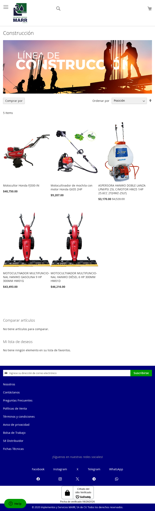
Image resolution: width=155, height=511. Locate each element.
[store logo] (20, 13)
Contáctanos (11, 392)
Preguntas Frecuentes (17, 400)
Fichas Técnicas (13, 449)
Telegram (94, 469)
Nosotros (9, 384)
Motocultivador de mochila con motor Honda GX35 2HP (71, 187)
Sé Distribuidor (13, 441)
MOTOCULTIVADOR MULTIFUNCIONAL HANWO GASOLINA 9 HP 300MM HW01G (26, 277)
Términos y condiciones (19, 416)
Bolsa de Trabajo (14, 433)
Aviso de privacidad (16, 425)
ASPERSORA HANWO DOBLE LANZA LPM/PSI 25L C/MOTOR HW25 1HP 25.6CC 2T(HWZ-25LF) (122, 189)
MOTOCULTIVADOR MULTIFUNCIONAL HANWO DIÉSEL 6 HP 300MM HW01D (74, 277)
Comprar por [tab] (14, 101)
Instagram (60, 469)
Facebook (38, 469)
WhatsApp (116, 469)
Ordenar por (100, 100)
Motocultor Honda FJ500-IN (21, 185)
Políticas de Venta (15, 408)
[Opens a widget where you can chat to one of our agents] (15, 504)
